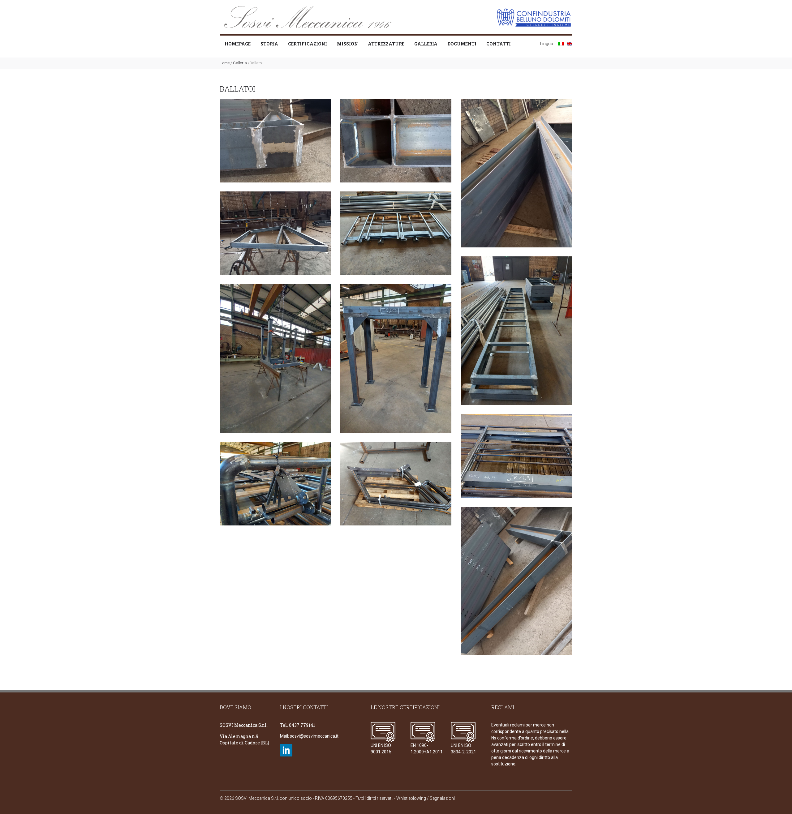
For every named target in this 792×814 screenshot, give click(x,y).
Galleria (425, 44)
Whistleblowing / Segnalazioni (425, 798)
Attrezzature (386, 44)
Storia (269, 44)
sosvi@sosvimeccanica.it (314, 736)
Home (225, 63)
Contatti (498, 44)
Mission (347, 44)
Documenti (461, 44)
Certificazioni (307, 44)
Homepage (238, 44)
